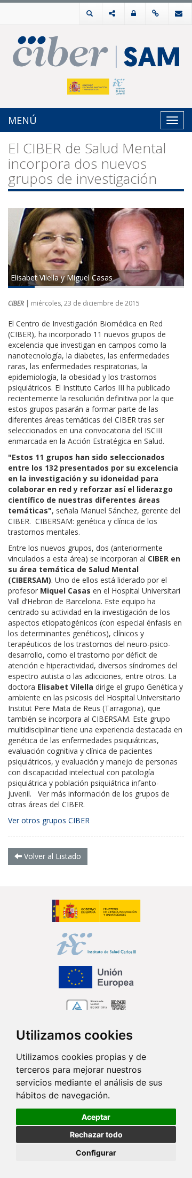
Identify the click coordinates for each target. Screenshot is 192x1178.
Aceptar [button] (96, 1116)
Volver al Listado (51, 856)
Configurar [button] (96, 1152)
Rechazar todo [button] (96, 1134)
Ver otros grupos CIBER (49, 820)
